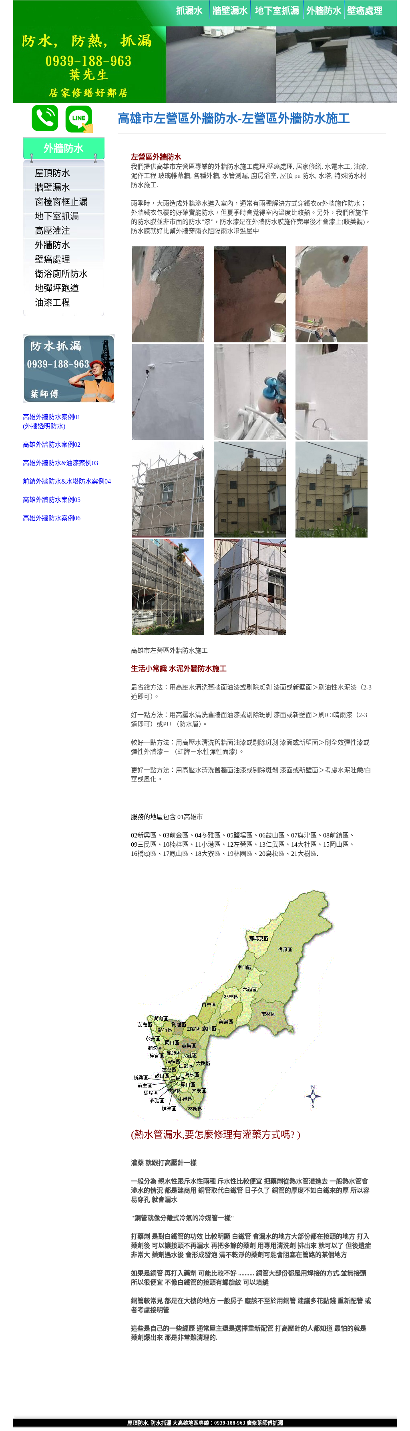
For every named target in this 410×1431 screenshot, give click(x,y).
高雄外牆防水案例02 (51, 444)
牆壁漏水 (230, 11)
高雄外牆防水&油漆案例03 (60, 463)
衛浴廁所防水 (61, 274)
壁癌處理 (364, 11)
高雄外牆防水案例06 (51, 518)
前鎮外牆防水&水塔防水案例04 (67, 481)
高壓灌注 (52, 231)
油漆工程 (52, 303)
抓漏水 (189, 11)
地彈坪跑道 (57, 288)
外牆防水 (324, 11)
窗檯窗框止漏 (61, 202)
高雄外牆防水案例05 (51, 499)
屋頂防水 (52, 173)
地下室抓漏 (277, 11)
